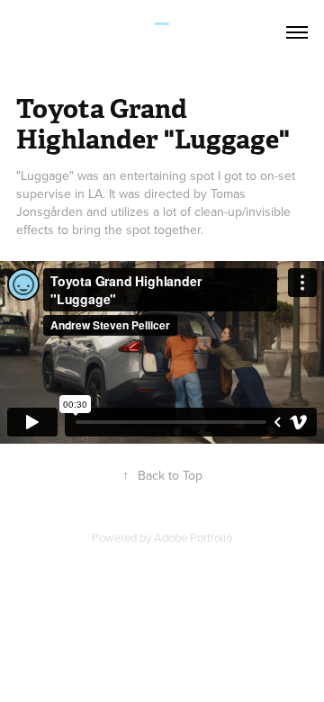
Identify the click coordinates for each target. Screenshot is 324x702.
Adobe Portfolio (193, 537)
